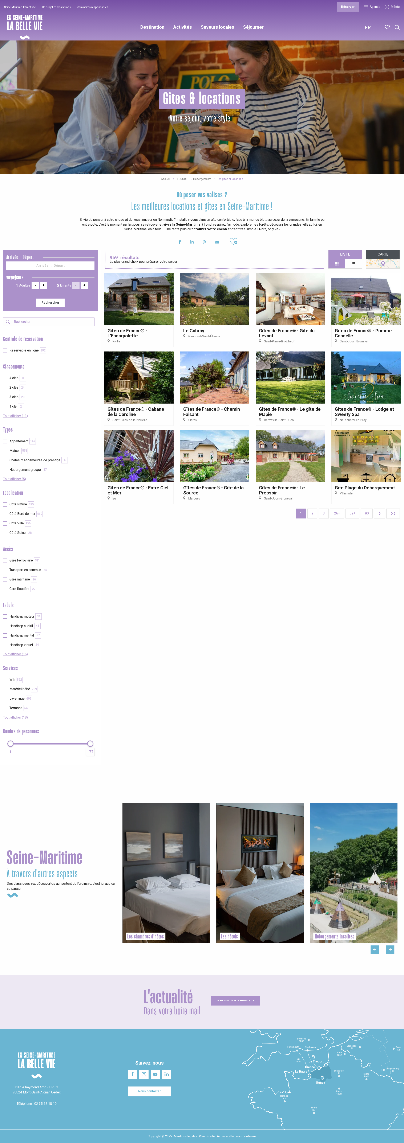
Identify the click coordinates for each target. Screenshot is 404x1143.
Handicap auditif (24, 626)
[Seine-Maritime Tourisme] (23, 27)
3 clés (16, 397)
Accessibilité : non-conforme (236, 1136)
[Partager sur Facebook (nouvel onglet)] (180, 242)
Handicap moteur (24, 616)
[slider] (10, 743)
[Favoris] (387, 27)
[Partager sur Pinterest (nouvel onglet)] (204, 242)
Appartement (22, 441)
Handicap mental (24, 635)
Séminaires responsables (92, 7)
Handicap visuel (24, 645)
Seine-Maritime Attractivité (20, 7)
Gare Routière (22, 589)
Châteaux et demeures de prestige (37, 460)
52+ (352, 513)
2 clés (16, 387)
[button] (397, 27)
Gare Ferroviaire (24, 560)
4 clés (16, 378)
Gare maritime (22, 579)
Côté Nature (21, 504)
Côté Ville (20, 523)
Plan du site (207, 1136)
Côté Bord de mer (25, 514)
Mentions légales (185, 1136)
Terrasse (19, 708)
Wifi (15, 679)
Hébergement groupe (28, 470)
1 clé (15, 406)
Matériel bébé (23, 689)
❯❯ (393, 513)
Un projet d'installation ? (56, 7)
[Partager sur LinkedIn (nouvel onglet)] (192, 242)
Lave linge (20, 698)
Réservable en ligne (27, 350)
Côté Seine (20, 533)
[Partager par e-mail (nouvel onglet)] (217, 242)
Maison (18, 451)
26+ (337, 513)
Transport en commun (28, 570)
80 (367, 513)
